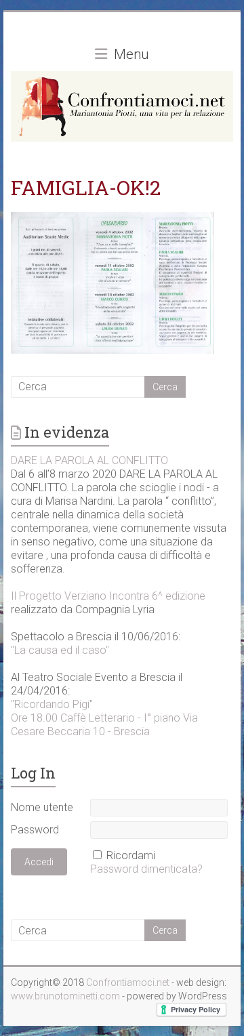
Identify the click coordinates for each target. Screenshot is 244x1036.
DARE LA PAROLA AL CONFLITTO (89, 460)
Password (35, 829)
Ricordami (130, 855)
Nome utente (42, 807)
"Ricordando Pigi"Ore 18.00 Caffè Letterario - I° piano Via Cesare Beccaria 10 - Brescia (104, 718)
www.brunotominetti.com (66, 996)
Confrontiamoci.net (128, 982)
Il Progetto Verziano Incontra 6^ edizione (108, 595)
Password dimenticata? (146, 869)
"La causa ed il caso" (60, 650)
